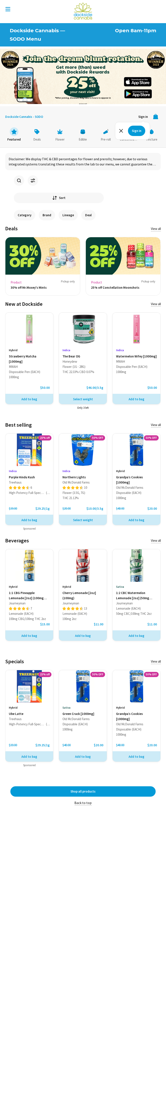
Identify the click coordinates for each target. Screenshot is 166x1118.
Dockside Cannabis (83, 11)
